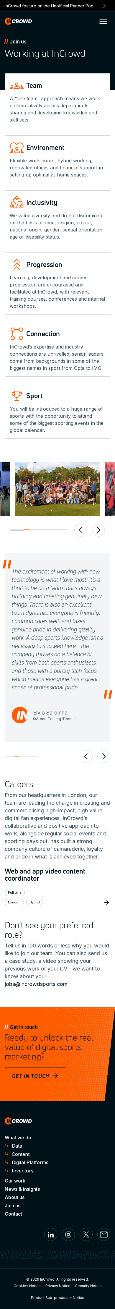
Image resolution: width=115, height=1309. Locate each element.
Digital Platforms (30, 1162)
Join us (12, 1205)
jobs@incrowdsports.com (36, 984)
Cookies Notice (27, 1286)
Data (17, 1146)
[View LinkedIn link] (50, 1234)
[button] (103, 21)
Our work (15, 1181)
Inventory (23, 1171)
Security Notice (88, 1286)
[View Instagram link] (68, 1234)
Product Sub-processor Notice (57, 1297)
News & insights (22, 1189)
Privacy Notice (57, 1286)
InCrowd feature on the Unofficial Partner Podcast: (57, 5)
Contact (13, 1214)
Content (20, 1154)
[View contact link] (103, 1234)
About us (14, 1197)
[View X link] (86, 1234)
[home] (18, 21)
